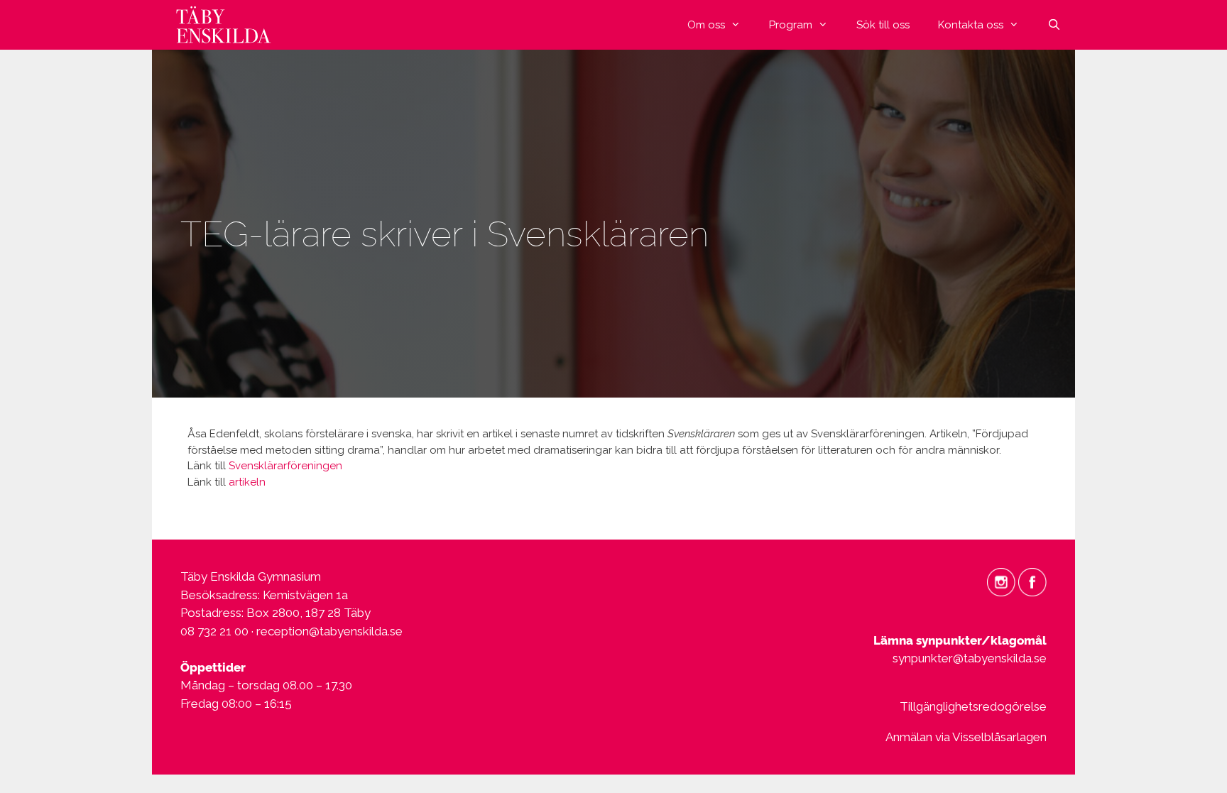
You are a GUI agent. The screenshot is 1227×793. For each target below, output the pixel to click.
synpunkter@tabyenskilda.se (970, 658)
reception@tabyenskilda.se (329, 631)
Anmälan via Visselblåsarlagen (966, 737)
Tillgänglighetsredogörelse (973, 706)
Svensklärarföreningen (285, 465)
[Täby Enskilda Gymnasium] (227, 25)
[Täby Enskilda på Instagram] (1001, 581)
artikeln (247, 482)
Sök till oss (883, 24)
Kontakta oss (970, 24)
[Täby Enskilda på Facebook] (1032, 581)
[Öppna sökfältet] (1054, 25)
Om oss (706, 24)
